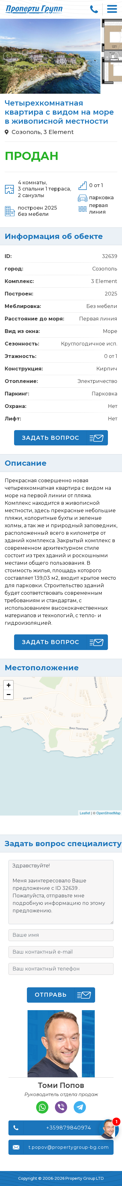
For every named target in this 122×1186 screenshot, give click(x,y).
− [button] (9, 694)
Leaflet (85, 812)
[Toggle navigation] (112, 9)
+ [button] (9, 685)
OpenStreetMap (108, 812)
